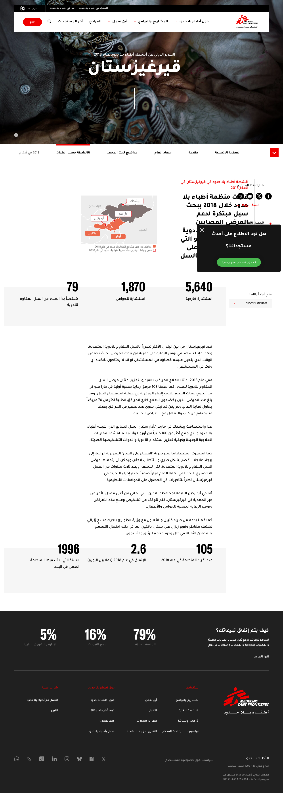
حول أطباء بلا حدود (103, 700)
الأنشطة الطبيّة (189, 710)
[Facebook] (92, 758)
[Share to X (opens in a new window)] (259, 196)
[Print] (240, 196)
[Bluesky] (79, 758)
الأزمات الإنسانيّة (188, 721)
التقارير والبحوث (147, 721)
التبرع (32, 22)
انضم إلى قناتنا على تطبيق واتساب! (239, 262)
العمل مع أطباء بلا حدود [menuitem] (93, 8)
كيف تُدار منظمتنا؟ (103, 710)
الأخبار (153, 710)
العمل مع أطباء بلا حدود (42, 700)
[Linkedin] (54, 758)
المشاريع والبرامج (187, 700)
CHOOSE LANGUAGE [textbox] (256, 303)
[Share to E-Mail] (250, 196)
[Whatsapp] (16, 758)
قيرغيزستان (195, 347)
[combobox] (250, 303)
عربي (34, 8)
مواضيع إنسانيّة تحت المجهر (181, 731)
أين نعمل (151, 700)
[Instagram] (67, 758)
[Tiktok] (41, 758)
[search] (50, 21)
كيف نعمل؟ (107, 721)
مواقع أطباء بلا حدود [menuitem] (62, 8)
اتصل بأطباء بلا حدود (101, 731)
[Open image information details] (16, 135)
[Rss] (29, 758)
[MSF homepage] (247, 22)
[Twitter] (103, 759)
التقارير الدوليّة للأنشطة (142, 731)
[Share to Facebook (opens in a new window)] (268, 196)
